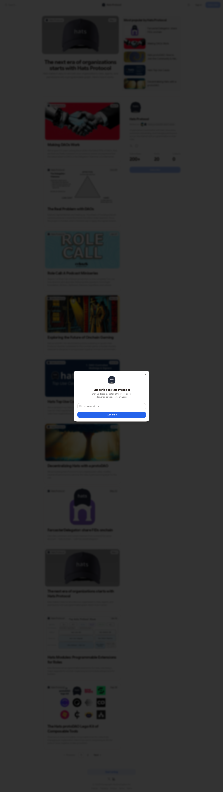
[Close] (145, 374)
